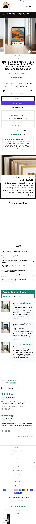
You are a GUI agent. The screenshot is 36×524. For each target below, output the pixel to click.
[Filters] (3, 388)
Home (17, 58)
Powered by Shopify (18, 500)
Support (17, 478)
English (23, 1)
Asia (17, 466)
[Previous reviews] (3, 144)
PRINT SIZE (10, 83)
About (17, 481)
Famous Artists (17, 451)
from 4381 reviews (16, 296)
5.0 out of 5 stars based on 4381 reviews (18, 510)
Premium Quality (18, 115)
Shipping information (18, 118)
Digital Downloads (18, 122)
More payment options (18, 107)
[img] (6, 296)
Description (18, 112)
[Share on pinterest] (9, 409)
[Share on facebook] (2, 409)
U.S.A (18, 462)
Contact (17, 474)
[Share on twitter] (6, 409)
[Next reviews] (33, 144)
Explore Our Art (17, 455)
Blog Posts (17, 470)
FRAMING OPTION (25, 83)
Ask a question (18, 125)
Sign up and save (18, 447)
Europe (18, 458)
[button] (15, 77)
